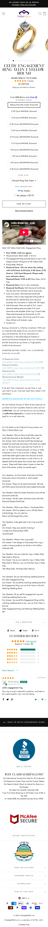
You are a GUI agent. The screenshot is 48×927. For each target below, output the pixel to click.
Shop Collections (24, 868)
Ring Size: (24, 175)
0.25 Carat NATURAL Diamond (24, 111)
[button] (21, 80)
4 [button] (20, 61)
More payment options (24, 210)
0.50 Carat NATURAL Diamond (24, 130)
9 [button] (30, 61)
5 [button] (22, 61)
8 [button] (28, 61)
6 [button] (24, 61)
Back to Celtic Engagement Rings (26, 722)
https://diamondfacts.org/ (12, 430)
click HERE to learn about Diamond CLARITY (22, 368)
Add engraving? (24, 187)
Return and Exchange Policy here (15, 516)
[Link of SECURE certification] (24, 819)
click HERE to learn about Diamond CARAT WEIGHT (21, 381)
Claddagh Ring (24, 924)
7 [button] (26, 61)
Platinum (31, 568)
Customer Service (24, 876)
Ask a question (24, 622)
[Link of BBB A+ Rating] (24, 750)
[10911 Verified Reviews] (24, 862)
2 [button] (16, 61)
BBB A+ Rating (24, 767)
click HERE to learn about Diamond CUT (20, 374)
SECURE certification (24, 836)
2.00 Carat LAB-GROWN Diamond (24, 169)
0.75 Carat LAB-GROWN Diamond (24, 136)
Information (24, 884)
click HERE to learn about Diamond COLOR (21, 362)
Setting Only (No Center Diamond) (24, 104)
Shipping (16, 87)
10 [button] (33, 61)
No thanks (25, 190)
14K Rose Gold (21, 568)
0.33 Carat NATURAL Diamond (24, 117)
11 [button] (35, 61)
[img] (8, 678)
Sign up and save (24, 892)
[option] (24, 39)
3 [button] (18, 61)
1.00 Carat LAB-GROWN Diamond (24, 149)
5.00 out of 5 (31, 641)
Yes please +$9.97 (25, 195)
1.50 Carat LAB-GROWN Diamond (24, 162)
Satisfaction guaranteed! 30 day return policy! (22, 398)
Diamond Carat (24, 100)
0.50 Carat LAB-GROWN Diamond (24, 124)
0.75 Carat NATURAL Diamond (24, 143)
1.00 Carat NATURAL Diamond (24, 156)
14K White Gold (8, 568)
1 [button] (13, 61)
